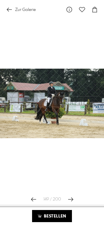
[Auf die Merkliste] (82, 10)
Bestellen (54, 216)
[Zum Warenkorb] (94, 10)
